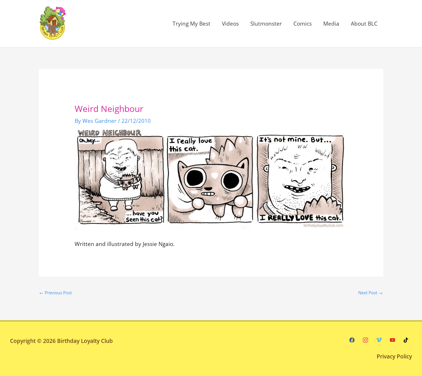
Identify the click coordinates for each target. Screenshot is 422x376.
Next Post (370, 292)
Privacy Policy (394, 356)
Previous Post (55, 292)
